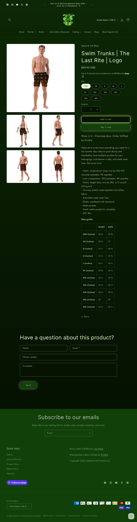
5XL (85, 98)
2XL (95, 92)
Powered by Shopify (33, 516)
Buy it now (106, 127)
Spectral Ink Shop (19, 516)
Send (28, 385)
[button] (10, 20)
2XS (86, 86)
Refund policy (48, 516)
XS (96, 86)
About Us (11, 473)
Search (10, 454)
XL (85, 92)
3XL (105, 92)
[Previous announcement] (45, 4)
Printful (104, 454)
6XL (96, 98)
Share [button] (86, 316)
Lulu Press (98, 448)
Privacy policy (61, 516)
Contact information (90, 516)
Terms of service (74, 516)
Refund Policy (13, 468)
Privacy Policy (13, 464)
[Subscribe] (89, 433)
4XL (115, 92)
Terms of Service (14, 459)
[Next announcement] (92, 4)
